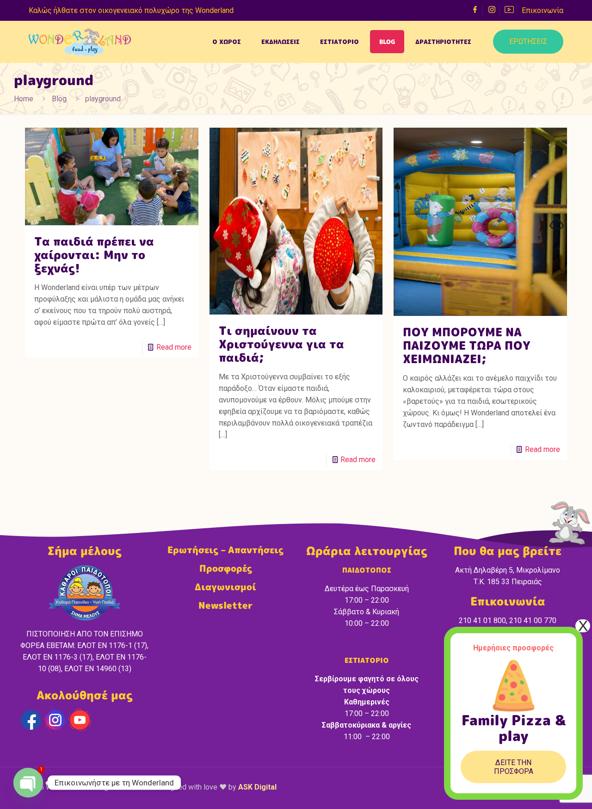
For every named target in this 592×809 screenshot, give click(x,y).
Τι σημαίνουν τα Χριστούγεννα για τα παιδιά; (281, 343)
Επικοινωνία (542, 10)
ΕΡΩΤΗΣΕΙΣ (528, 41)
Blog (59, 98)
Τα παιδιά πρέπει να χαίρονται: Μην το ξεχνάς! (94, 254)
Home (23, 98)
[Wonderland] (80, 41)
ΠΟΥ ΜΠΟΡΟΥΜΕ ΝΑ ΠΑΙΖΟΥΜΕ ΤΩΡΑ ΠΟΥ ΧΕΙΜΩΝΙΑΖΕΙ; (466, 345)
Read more (173, 347)
